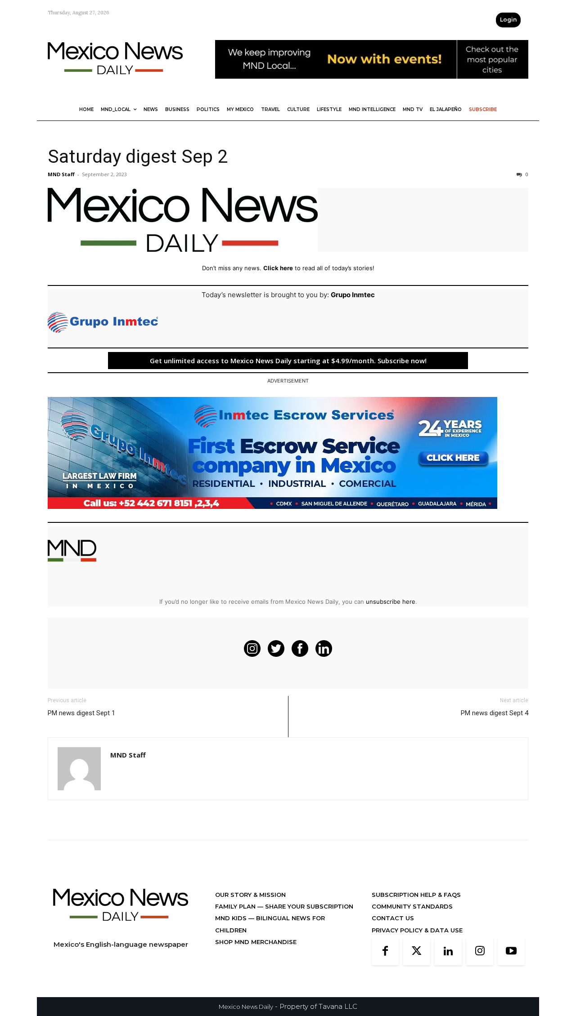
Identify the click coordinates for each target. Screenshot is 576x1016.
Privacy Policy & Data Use (417, 930)
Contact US (393, 918)
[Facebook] (385, 951)
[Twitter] (416, 951)
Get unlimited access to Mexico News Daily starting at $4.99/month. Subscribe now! (288, 360)
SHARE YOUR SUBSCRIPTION (308, 906)
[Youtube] (511, 951)
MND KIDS (231, 918)
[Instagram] (479, 951)
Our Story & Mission (250, 894)
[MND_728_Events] (371, 85)
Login (508, 19)
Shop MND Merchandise (256, 941)
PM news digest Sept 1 (81, 713)
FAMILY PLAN (236, 906)
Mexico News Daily (246, 1006)
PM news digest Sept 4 (494, 713)
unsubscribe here (390, 601)
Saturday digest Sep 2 (138, 156)
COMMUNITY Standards (412, 906)
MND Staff (61, 174)
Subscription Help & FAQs (416, 894)
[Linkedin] (448, 951)
